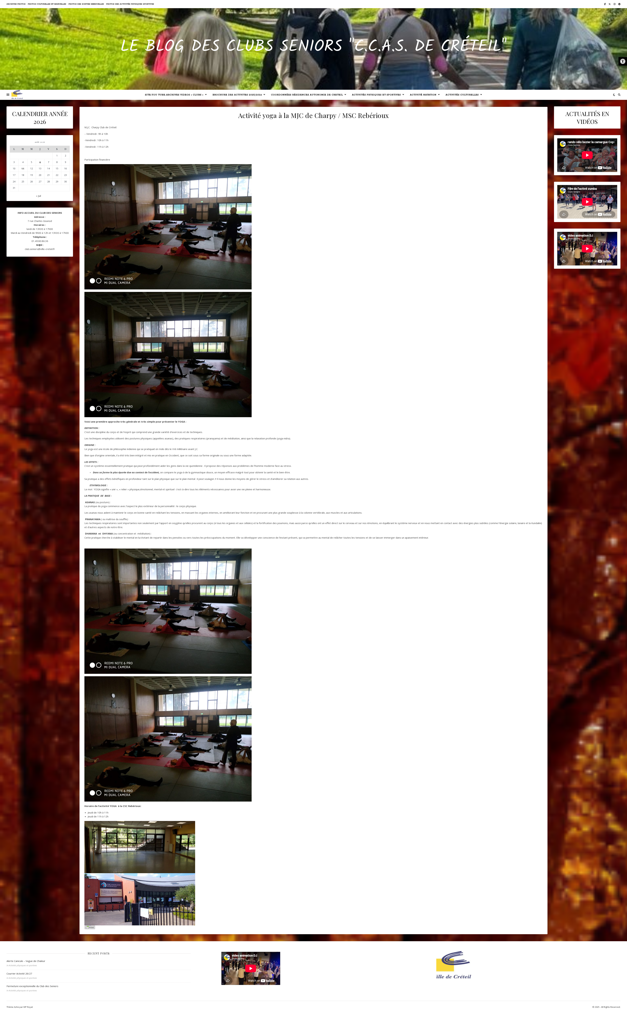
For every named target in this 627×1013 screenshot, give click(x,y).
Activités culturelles (462, 94)
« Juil (38, 195)
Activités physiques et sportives (376, 94)
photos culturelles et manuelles (47, 4)
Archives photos (16, 4)
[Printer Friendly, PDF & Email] (89, 927)
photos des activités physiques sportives (130, 4)
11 (22, 168)
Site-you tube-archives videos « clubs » (174, 94)
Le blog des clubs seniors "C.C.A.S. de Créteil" (313, 47)
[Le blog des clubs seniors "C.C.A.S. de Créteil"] (17, 94)
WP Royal (28, 1006)
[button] (623, 61)
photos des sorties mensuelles (86, 4)
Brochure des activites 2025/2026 (237, 94)
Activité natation (423, 94)
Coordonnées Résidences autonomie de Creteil (307, 94)
